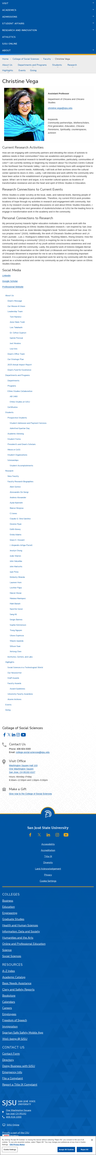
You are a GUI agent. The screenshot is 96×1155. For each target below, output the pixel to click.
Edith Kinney (15, 529)
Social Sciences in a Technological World (25, 667)
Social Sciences (11, 956)
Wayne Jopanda (16, 641)
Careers (7, 1008)
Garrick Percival (16, 338)
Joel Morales (15, 343)
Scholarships (13, 460)
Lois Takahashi (16, 327)
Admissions (9, 16)
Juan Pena (14, 572)
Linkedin (6, 275)
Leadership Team (15, 311)
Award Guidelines (17, 688)
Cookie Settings (48, 881)
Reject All (84, 1149)
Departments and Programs (32, 64)
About (6, 50)
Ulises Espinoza (17, 635)
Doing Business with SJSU (18, 1066)
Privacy (48, 875)
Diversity (48, 862)
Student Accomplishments (21, 465)
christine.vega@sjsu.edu (60, 108)
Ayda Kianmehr (16, 502)
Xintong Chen (15, 651)
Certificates (13, 407)
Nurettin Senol (16, 609)
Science (7, 950)
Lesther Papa (16, 587)
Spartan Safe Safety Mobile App (22, 1033)
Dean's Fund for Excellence (19, 370)
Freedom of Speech (14, 1020)
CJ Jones (13, 513)
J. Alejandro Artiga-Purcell (21, 545)
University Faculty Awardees (20, 694)
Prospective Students (17, 417)
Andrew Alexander (18, 497)
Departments (13, 380)
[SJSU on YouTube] (66, 834)
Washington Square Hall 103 (23, 765)
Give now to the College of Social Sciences (30, 793)
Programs (12, 386)
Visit (5, 3)
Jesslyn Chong (16, 550)
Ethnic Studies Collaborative (20, 391)
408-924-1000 (14, 1117)
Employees (9, 1014)
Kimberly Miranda (17, 577)
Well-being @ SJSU (14, 1039)
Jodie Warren (15, 556)
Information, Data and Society (21, 931)
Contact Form (11, 1054)
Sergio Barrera (16, 619)
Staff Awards (13, 678)
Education (8, 907)
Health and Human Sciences (20, 925)
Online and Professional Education (24, 944)
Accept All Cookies (66, 1149)
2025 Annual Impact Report (20, 364)
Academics (9, 10)
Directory (8, 1060)
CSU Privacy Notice (17, 1144)
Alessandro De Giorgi (19, 492)
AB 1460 (14, 396)
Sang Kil (13, 614)
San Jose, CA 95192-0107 (22, 772)
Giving (33, 70)
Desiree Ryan (16, 524)
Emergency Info (12, 1072)
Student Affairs (13, 23)
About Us (7, 64)
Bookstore (8, 996)
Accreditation (48, 850)
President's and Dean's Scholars (22, 444)
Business (7, 901)
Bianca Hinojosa (16, 508)
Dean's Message (15, 301)
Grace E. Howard (17, 540)
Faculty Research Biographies (20, 481)
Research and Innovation (19, 30)
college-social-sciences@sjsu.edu (33, 752)
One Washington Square (21, 769)
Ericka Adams (15, 534)
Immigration (10, 1026)
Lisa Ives (13, 348)
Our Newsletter (15, 672)
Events (22, 70)
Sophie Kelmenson (18, 625)
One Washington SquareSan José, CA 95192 (18, 1112)
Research (72, 64)
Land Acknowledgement (48, 868)
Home (5, 58)
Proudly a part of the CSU (15, 1132)
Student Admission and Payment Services (28, 423)
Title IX (48, 856)
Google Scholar (10, 281)
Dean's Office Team (16, 354)
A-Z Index (8, 971)
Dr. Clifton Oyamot (18, 332)
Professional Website (12, 287)
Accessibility (48, 844)
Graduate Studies (13, 919)
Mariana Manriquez (18, 598)
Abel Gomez (15, 486)
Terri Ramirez (15, 316)
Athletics (9, 37)
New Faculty (13, 476)
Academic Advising (16, 433)
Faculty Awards (14, 683)
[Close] (92, 1140)
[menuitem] (8, 65)
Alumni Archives (14, 699)
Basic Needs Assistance (16, 983)
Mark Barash (15, 603)
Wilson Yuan (15, 646)
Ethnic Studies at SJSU (20, 401)
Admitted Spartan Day (20, 428)
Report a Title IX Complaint (19, 1084)
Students (57, 64)
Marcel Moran (16, 593)
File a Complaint (12, 1078)
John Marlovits (16, 566)
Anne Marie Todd (17, 322)
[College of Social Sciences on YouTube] (23, 734)
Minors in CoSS (14, 449)
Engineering (9, 913)
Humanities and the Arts (17, 938)
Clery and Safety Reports (18, 989)
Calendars (8, 1002)
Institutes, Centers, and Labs (20, 656)
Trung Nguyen (16, 630)
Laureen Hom (16, 582)
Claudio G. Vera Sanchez (20, 518)
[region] (48, 1145)
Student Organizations (17, 455)
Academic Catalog (13, 977)
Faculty (47, 58)
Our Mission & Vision (16, 306)
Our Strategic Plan (16, 359)
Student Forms (14, 439)
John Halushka (16, 561)
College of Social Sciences (26, 58)
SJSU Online (9, 43)
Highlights (7, 70)
